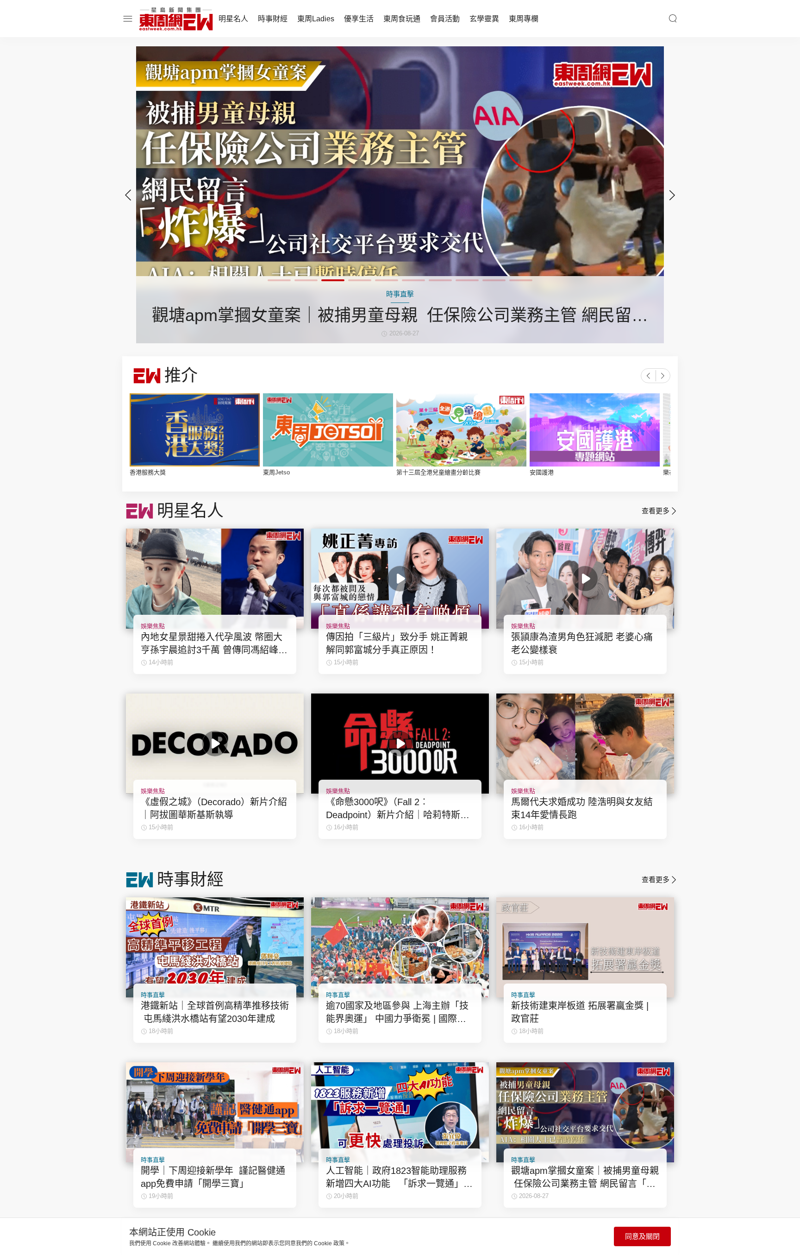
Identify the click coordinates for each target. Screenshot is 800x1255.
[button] (672, 195)
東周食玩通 (401, 19)
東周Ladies (315, 19)
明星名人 (233, 19)
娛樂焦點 (153, 626)
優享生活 (359, 19)
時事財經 (273, 19)
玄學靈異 (484, 19)
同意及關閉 (642, 1236)
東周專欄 (523, 19)
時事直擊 (153, 994)
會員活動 (445, 19)
